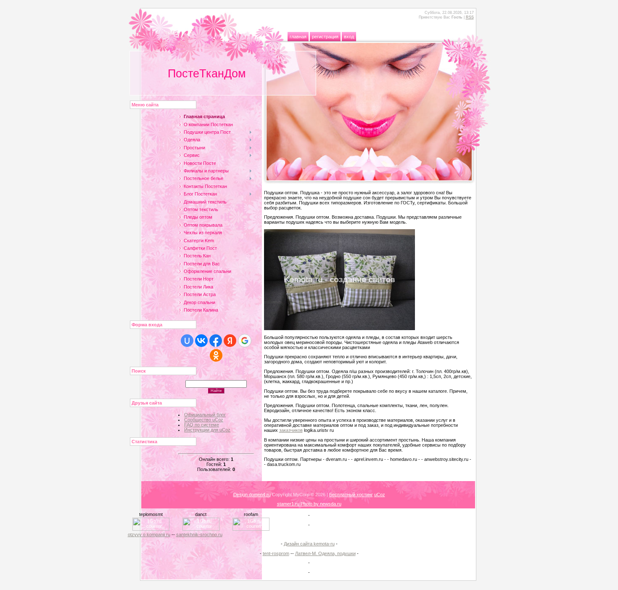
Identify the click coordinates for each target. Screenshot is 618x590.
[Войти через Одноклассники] (216, 355)
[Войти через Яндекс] (230, 340)
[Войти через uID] (187, 340)
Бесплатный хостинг (351, 494)
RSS (470, 17)
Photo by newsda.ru (321, 503)
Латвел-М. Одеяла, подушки (325, 553)
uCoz (379, 494)
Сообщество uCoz (203, 419)
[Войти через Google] (244, 340)
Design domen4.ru (252, 494)
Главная (298, 36)
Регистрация (325, 36)
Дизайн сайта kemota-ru (309, 543)
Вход (349, 36)
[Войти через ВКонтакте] (201, 340)
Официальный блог (205, 414)
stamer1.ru (289, 503)
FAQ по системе (201, 424)
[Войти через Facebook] (215, 340)
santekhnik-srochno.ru (199, 534)
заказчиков (291, 430)
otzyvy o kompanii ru (149, 534)
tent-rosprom (276, 553)
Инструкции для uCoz (207, 429)
